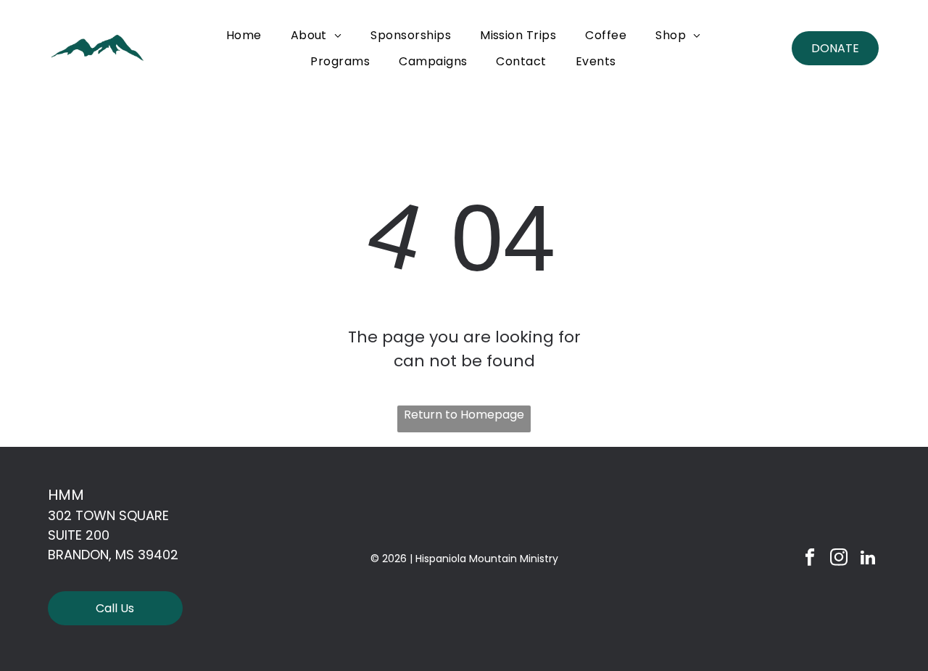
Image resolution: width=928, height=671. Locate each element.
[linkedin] (867, 559)
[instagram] (838, 559)
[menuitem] (244, 35)
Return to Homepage (464, 414)
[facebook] (809, 559)
